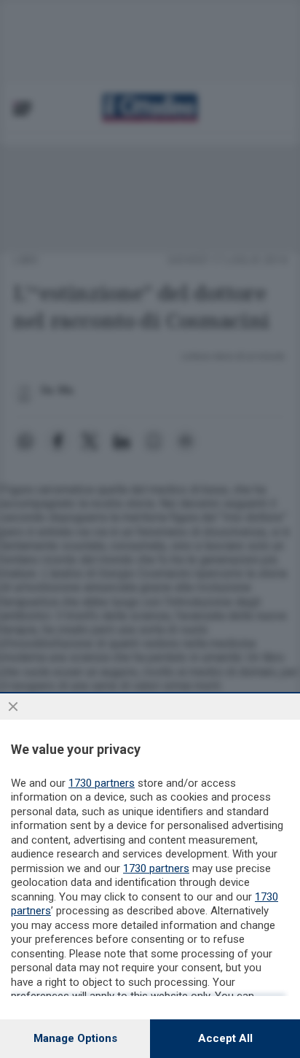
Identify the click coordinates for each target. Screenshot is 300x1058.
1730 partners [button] (101, 783)
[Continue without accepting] (13, 706)
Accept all (225, 1038)
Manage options (75, 1038)
